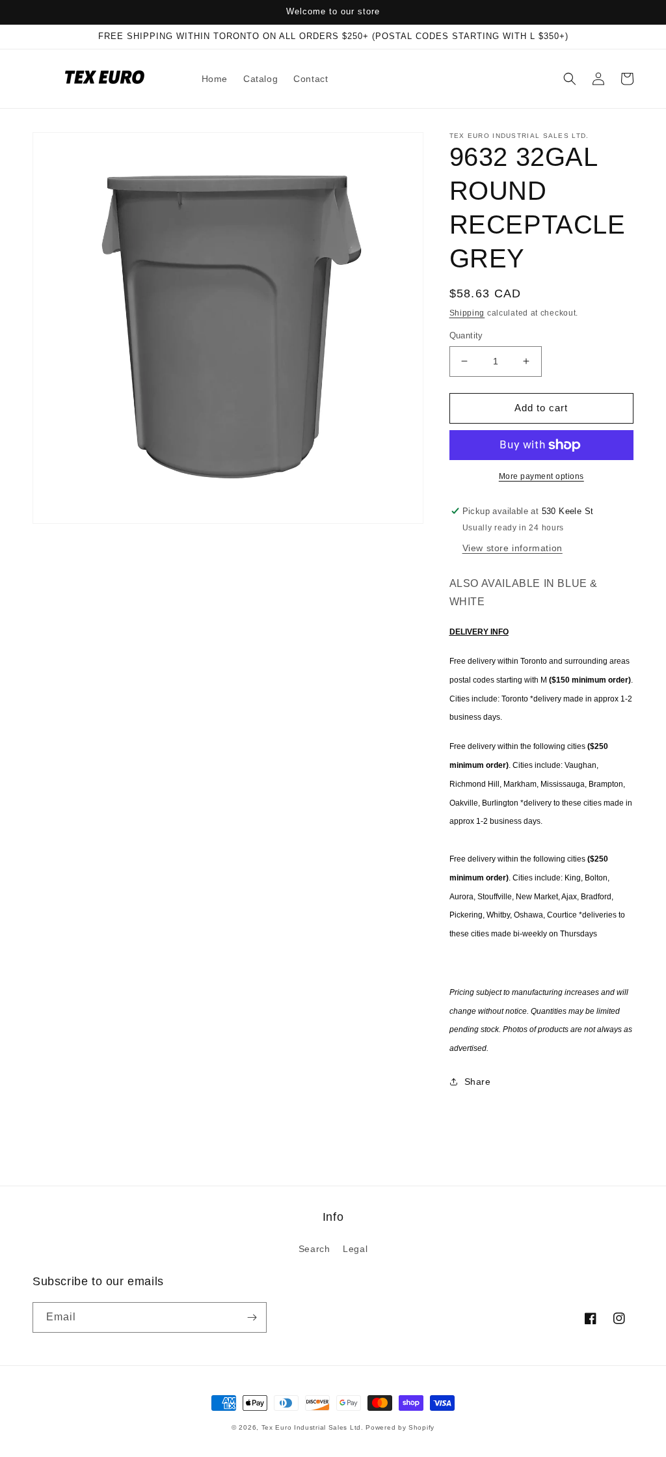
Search (314, 1249)
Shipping (467, 313)
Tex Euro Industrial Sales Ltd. (312, 1427)
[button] (569, 78)
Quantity (466, 335)
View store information (512, 548)
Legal (355, 1249)
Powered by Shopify (400, 1427)
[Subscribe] (251, 1317)
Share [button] (477, 1081)
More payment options (541, 476)
